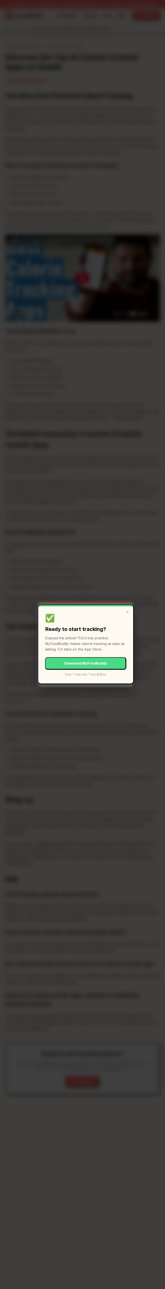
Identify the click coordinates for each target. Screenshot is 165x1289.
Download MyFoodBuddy (85, 663)
